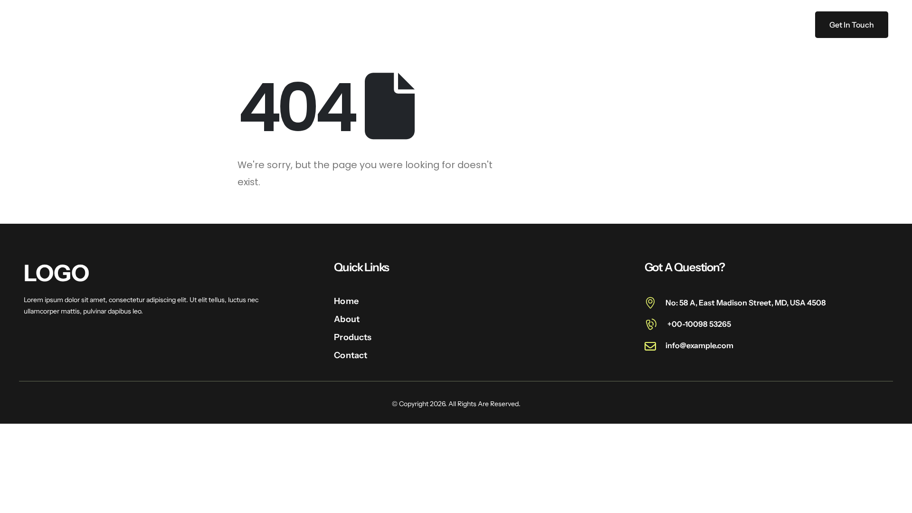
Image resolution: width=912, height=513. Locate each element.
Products (414, 24)
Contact (465, 24)
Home (323, 24)
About (366, 24)
